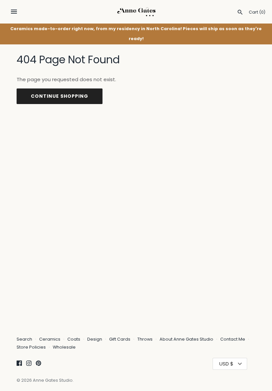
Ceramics (49, 339)
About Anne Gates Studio (186, 339)
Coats (73, 339)
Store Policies (32, 347)
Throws (145, 339)
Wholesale (64, 347)
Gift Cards (119, 339)
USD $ (226, 363)
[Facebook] (19, 364)
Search (24, 339)
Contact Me (232, 339)
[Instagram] (29, 364)
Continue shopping (59, 96)
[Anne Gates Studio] (136, 11)
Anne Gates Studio (53, 380)
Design (94, 339)
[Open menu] (14, 11)
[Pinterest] (38, 364)
